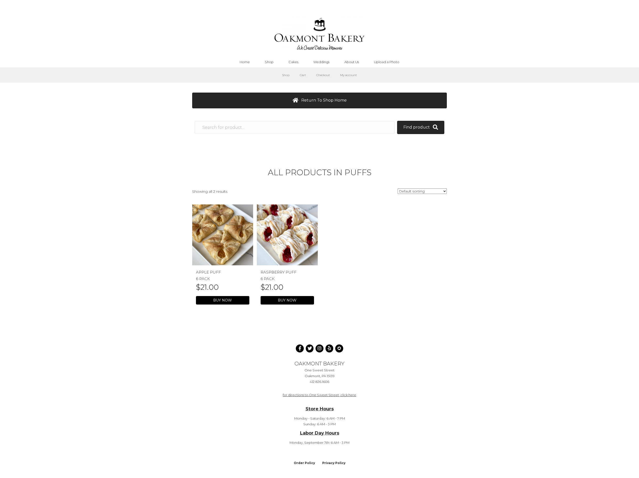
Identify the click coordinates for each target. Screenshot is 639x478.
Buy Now (222, 300)
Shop (286, 75)
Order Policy (304, 463)
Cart (303, 75)
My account (348, 75)
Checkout (323, 75)
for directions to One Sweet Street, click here (319, 395)
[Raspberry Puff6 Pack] (287, 234)
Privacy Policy (333, 463)
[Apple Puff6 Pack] (222, 234)
